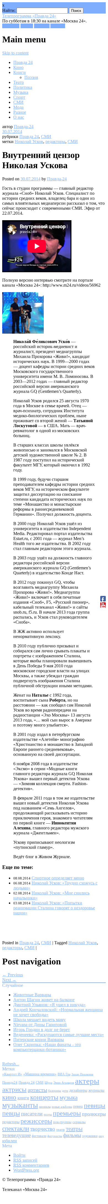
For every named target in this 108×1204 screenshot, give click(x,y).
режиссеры (36, 1121)
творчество (42, 1129)
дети (65, 1090)
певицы (94, 1105)
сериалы (79, 1122)
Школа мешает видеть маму (39, 1019)
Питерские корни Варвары (38, 1039)
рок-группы (62, 1122)
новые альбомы (62, 1106)
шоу (101, 1136)
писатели (32, 1114)
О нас (18, 117)
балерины (54, 1090)
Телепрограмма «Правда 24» (29, 16)
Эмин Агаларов (63, 1082)
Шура (48, 1082)
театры (74, 1128)
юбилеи (9, 1140)
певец (78, 1106)
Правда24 (9, 1082)
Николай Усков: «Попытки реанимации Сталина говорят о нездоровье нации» (54, 908)
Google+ (42, 26)
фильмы (72, 1135)
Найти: (9, 10)
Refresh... (10, 1064)
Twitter (26, 26)
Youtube (57, 26)
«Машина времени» (39, 1074)
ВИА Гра (64, 1074)
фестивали (39, 1136)
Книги (19, 72)
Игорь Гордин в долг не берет (41, 1029)
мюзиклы (45, 1106)
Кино (18, 67)
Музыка (20, 92)
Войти (19, 1155)
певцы (11, 1113)
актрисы (14, 1089)
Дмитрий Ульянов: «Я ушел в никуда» (49, 1004)
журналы (96, 1090)
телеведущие (16, 1135)
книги (23, 1098)
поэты (48, 1114)
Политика (22, 87)
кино (9, 1097)
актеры (87, 1080)
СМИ (18, 102)
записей (25, 1160)
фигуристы (54, 1136)
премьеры (67, 1113)
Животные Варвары (32, 994)
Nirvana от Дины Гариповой (40, 1024)
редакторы (55, 141)
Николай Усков (29, 141)
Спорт (19, 97)
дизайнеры (78, 1090)
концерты (44, 1097)
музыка (69, 1097)
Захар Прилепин (82, 1074)
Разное (19, 112)
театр (60, 1130)
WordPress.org (26, 1170)
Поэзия (31, 77)
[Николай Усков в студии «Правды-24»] (23, 332)
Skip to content (15, 53)
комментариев (31, 1165)
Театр (18, 82)
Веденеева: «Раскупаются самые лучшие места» (58, 1034)
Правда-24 (24, 126)
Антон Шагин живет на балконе (43, 999)
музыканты (20, 1105)
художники (89, 1136)
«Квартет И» (12, 1074)
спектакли (15, 1128)
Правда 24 (23, 62)
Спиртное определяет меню (58, 878)
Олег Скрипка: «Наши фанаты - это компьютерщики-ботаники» (47, 1047)
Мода (18, 107)
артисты (37, 1090)
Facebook (10, 26)
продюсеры (94, 1114)
